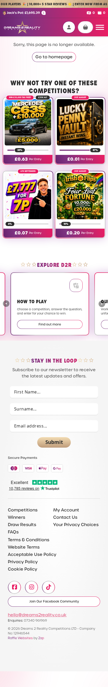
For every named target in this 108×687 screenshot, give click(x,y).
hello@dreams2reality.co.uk (37, 615)
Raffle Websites (20, 638)
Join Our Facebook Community (54, 601)
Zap (41, 638)
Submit (54, 442)
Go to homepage (54, 57)
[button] (101, 303)
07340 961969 (35, 620)
